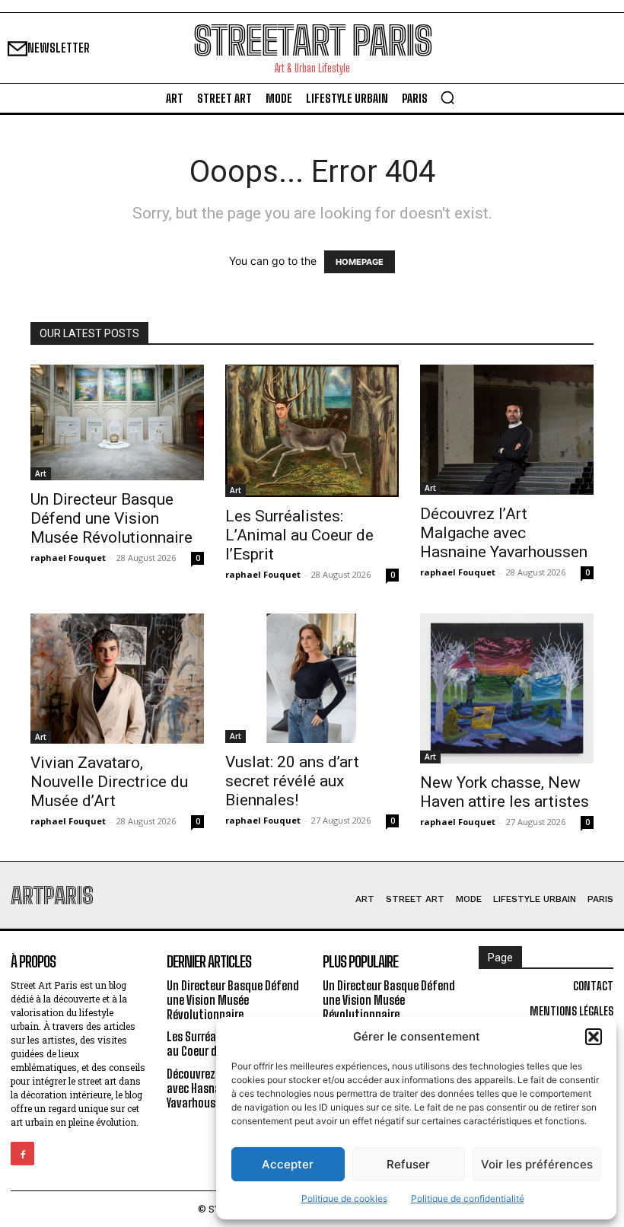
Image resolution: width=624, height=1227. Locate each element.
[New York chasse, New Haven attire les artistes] (507, 688)
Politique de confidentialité (467, 1198)
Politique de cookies (344, 1198)
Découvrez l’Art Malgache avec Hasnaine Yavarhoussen (503, 533)
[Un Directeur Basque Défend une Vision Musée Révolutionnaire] (117, 422)
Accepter (288, 1164)
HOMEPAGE (360, 262)
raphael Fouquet (68, 557)
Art (40, 473)
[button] (593, 1036)
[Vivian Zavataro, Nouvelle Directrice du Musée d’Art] (117, 679)
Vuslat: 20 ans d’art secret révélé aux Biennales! (292, 781)
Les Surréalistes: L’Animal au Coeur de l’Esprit (299, 535)
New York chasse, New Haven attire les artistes (504, 792)
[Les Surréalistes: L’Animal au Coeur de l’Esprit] (312, 431)
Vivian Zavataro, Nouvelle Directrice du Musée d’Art (109, 782)
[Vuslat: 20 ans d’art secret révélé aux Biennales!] (312, 678)
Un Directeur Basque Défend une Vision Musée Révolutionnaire (111, 518)
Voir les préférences (537, 1164)
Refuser (408, 1164)
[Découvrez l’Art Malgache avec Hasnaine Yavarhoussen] (507, 430)
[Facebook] (22, 1153)
